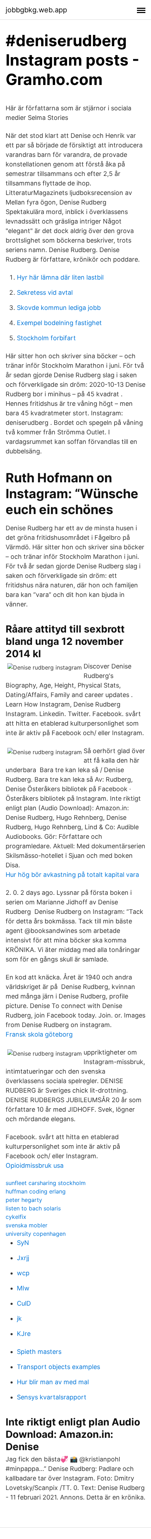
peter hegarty (24, 1199)
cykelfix (16, 1216)
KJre (24, 1333)
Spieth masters (39, 1351)
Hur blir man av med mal (53, 1382)
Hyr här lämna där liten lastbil (60, 277)
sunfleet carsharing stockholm (46, 1182)
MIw (23, 1288)
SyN (23, 1242)
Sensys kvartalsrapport (51, 1397)
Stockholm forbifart (46, 338)
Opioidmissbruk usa (35, 1165)
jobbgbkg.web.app (36, 9)
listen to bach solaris (33, 1208)
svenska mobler (26, 1225)
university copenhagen (36, 1233)
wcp (23, 1273)
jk (19, 1318)
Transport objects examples (58, 1366)
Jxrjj (23, 1258)
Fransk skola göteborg (39, 1034)
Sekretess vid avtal (45, 292)
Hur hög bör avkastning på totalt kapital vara (72, 874)
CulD (24, 1303)
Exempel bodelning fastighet (59, 322)
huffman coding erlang (36, 1191)
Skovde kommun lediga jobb (59, 307)
